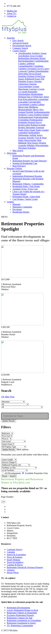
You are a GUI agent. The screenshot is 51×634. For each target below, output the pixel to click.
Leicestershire (34, 102)
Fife (42, 79)
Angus (43, 53)
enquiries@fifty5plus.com (18, 3)
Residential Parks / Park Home (26, 186)
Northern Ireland (41, 114)
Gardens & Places (15, 565)
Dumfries (22, 76)
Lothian (41, 104)
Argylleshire (24, 56)
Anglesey (36, 53)
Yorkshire (31, 148)
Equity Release (13, 559)
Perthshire (23, 122)
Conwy (46, 68)
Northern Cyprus (26, 114)
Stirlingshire (23, 135)
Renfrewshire (24, 125)
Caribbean (30, 63)
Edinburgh (30, 79)
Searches (11, 38)
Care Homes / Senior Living (25, 199)
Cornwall (22, 71)
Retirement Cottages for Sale (19, 618)
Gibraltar (38, 81)
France (30, 81)
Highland (22, 97)
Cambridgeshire (41, 61)
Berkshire (35, 58)
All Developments (13, 473)
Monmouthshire (25, 109)
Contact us (11, 16)
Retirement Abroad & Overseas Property (25, 567)
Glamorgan (23, 84)
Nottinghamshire (40, 117)
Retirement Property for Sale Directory (29, 161)
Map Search (17, 150)
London (34, 104)
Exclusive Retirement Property (20, 615)
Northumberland (25, 117)
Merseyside (23, 107)
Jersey (46, 97)
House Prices (13, 572)
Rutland (34, 125)
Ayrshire (39, 56)
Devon (32, 74)
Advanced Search (20, 43)
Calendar (11, 552)
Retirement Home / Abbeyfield (26, 196)
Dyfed (38, 76)
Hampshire (32, 91)
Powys (39, 122)
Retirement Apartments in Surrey (21, 623)
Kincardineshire (30, 99)
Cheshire (22, 68)
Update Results (8, 421)
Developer (17, 209)
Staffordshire (34, 132)
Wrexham (22, 148)
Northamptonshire (42, 112)
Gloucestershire (25, 86)
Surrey (40, 135)
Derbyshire (23, 74)
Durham (31, 76)
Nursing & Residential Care (24, 163)
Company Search (20, 48)
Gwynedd (23, 91)
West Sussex (33, 143)
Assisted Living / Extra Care (25, 189)
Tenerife (31, 138)
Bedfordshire (24, 58)
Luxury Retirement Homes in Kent (22, 610)
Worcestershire (41, 145)
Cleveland (31, 68)
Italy (41, 97)
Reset (4, 476)
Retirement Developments (18, 607)
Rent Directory (19, 166)
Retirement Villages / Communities (28, 184)
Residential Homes (20, 212)
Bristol (42, 58)
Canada (22, 63)
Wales (21, 140)
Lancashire (23, 102)
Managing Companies (22, 207)
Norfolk (30, 112)
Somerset (40, 127)
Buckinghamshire (26, 61)
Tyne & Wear (41, 138)
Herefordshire (24, 94)
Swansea (22, 138)
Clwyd (39, 68)
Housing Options (14, 168)
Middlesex (33, 107)
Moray (36, 109)
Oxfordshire (23, 120)
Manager (16, 204)
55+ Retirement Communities (20, 625)
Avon (32, 56)
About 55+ (12, 13)
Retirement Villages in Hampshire (22, 613)
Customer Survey (14, 549)
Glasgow (33, 84)
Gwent (41, 89)
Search (13, 476)
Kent (20, 99)
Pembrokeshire (36, 120)
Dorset (38, 74)
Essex (38, 79)
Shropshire (31, 127)
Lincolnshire (24, 104)
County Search (19, 50)
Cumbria (31, 71)
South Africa (24, 130)
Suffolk (33, 135)
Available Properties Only (36, 473)
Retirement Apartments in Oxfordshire (24, 620)
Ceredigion (38, 66)
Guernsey (33, 89)
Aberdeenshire (25, 53)
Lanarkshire (43, 99)
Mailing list (12, 11)
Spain (33, 130)
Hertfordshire (37, 94)
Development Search (21, 45)
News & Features (14, 557)
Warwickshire (30, 140)
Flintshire (22, 81)
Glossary (11, 570)
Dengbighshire (42, 71)
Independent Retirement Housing (27, 176)
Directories (12, 153)
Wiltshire (31, 145)
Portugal (32, 122)
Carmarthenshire (25, 66)
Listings (10, 202)
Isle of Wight (33, 97)
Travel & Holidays (15, 562)
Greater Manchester (28, 87)
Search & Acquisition (16, 554)
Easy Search (18, 40)
